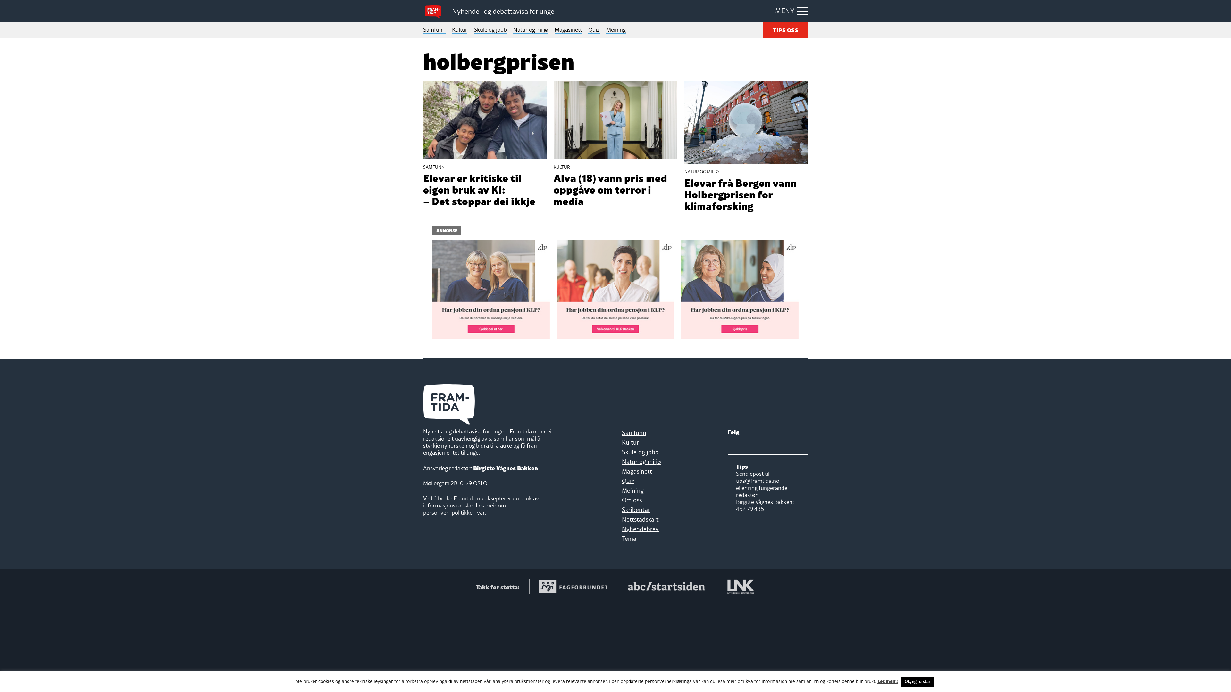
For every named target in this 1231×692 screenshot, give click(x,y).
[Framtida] (435, 11)
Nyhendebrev (640, 529)
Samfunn (434, 30)
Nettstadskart (640, 519)
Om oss (632, 500)
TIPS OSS (785, 29)
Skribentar (636, 510)
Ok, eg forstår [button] (917, 681)
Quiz (594, 30)
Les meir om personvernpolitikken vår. (464, 508)
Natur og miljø (530, 30)
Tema (629, 538)
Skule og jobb (490, 30)
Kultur (459, 30)
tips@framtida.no (757, 481)
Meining (616, 30)
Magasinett (568, 30)
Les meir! (887, 680)
